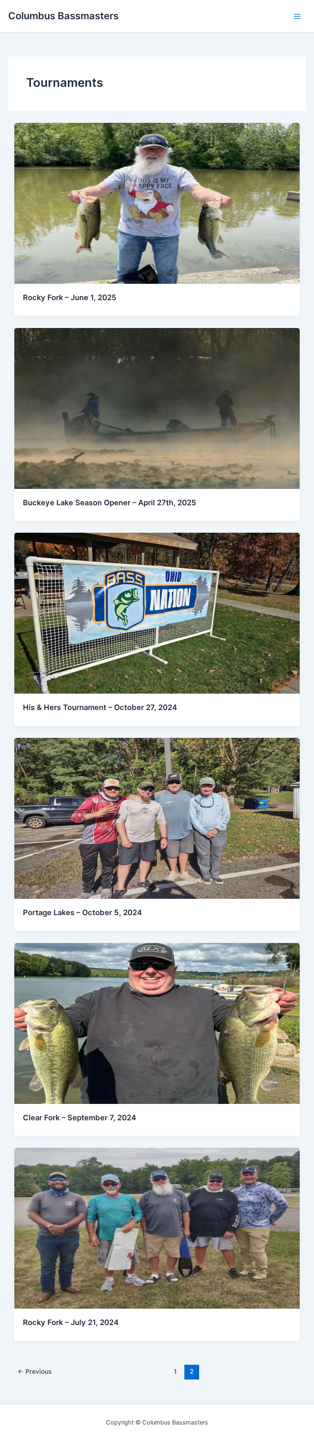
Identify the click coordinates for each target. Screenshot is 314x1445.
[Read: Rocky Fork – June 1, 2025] (157, 202)
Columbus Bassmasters (63, 16)
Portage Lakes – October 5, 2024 (82, 912)
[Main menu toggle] (297, 16)
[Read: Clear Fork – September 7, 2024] (157, 1023)
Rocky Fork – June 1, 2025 (70, 297)
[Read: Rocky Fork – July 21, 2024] (157, 1228)
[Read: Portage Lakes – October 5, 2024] (157, 817)
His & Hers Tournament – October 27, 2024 (100, 707)
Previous (35, 1371)
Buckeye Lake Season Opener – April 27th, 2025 (109, 502)
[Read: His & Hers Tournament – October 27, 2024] (157, 613)
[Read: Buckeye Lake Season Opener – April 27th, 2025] (157, 408)
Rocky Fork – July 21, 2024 (71, 1322)
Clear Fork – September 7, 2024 (79, 1117)
